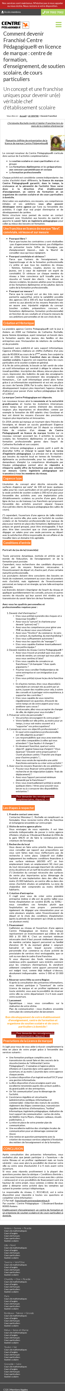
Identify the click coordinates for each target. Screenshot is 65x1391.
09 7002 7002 (54, 12)
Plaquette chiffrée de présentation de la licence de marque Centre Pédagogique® (26, 142)
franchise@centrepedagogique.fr (32, 1200)
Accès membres (12, 11)
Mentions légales (19, 1389)
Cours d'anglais (11, 1233)
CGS (6, 1389)
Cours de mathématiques (15, 1231)
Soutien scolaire (11, 1241)
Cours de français (12, 1236)
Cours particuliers (12, 1238)
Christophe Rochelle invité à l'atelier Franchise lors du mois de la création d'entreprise (35, 124)
